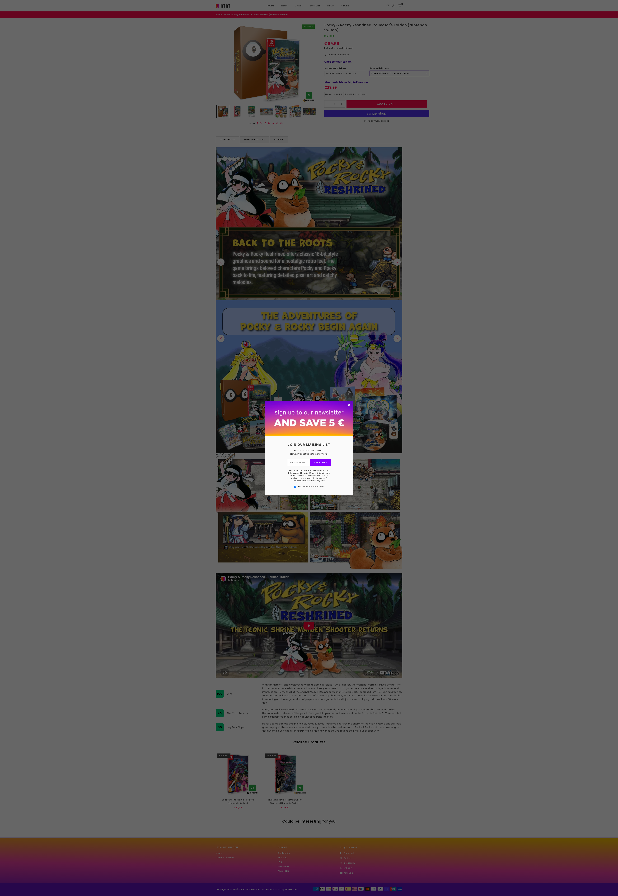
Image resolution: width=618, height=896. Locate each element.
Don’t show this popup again (310, 486)
